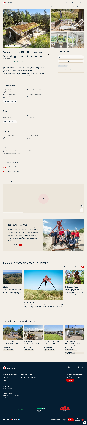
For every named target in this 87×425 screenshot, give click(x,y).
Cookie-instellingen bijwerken (10, 388)
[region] (43, 198)
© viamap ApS (9, 212)
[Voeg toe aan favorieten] (49, 51)
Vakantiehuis (37, 7)
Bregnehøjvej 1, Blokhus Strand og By (14, 61)
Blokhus (20, 7)
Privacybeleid (6, 386)
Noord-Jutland (13, 7)
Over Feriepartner (26, 374)
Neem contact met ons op (71, 69)
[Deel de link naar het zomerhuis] (49, 54)
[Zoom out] (81, 211)
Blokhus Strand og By (28, 7)
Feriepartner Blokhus (13, 244)
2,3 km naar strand (9, 135)
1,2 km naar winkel (33, 135)
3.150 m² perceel (33, 91)
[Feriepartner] (8, 3)
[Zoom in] (81, 209)
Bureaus (5, 377)
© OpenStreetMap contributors (17, 212)
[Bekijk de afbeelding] (26, 28)
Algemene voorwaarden (28, 377)
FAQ (4, 380)
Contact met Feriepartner (11, 374)
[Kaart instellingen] (81, 206)
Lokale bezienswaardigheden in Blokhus (70, 266)
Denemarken (6, 7)
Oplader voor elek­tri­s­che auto (12, 153)
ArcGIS (5, 212)
